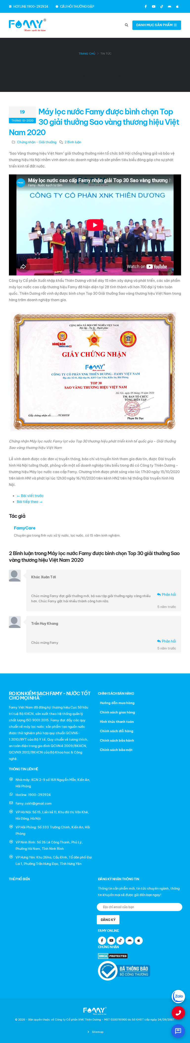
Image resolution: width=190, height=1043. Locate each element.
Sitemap (97, 1032)
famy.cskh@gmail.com (34, 803)
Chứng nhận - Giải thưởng (36, 142)
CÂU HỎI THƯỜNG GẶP (76, 6)
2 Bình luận (73, 142)
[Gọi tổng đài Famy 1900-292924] (178, 1013)
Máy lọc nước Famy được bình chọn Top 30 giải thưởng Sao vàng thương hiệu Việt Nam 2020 (94, 122)
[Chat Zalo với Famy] (178, 996)
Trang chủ (87, 53)
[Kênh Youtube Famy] (153, 6)
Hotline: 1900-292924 (33, 795)
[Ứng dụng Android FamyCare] (169, 6)
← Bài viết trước (30, 496)
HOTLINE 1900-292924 (30, 6)
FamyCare (25, 527)
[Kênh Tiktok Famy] (161, 6)
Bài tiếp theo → (30, 502)
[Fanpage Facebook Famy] (145, 6)
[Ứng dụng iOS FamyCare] (177, 6)
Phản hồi (168, 594)
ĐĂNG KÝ (108, 920)
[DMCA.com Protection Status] (114, 957)
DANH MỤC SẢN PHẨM (154, 25)
